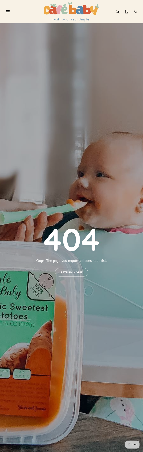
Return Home (72, 272)
